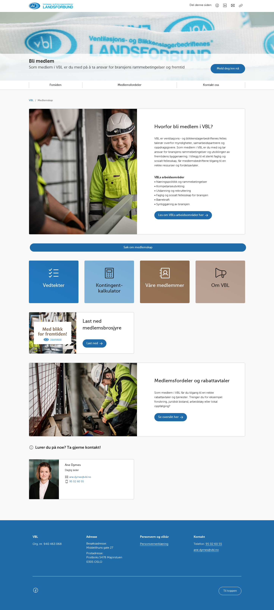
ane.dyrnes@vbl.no (80, 477)
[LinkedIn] (225, 5)
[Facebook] (217, 5)
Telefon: (208, 544)
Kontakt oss (211, 85)
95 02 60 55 (76, 481)
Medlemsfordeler (129, 85)
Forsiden (56, 85)
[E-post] (233, 5)
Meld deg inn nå (228, 68)
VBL (31, 100)
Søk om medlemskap (138, 247)
